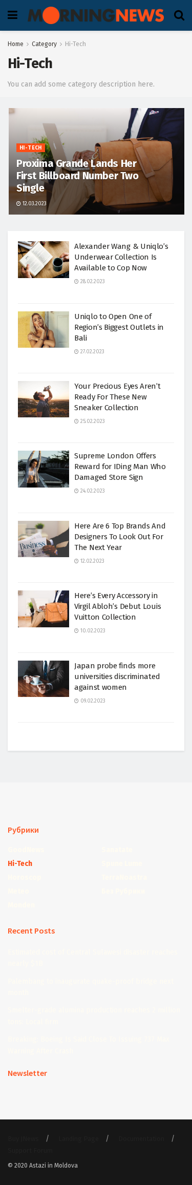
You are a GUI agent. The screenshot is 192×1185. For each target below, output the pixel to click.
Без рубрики (123, 891)
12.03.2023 (34, 204)
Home (16, 44)
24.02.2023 (92, 491)
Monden (21, 905)
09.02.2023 (92, 701)
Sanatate (117, 849)
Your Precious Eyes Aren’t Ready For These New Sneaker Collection (117, 397)
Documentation (141, 1138)
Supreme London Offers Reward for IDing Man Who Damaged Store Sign (120, 466)
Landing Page (78, 1138)
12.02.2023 (91, 561)
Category (44, 44)
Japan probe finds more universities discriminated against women (117, 676)
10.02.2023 (92, 631)
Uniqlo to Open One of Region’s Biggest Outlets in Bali (119, 327)
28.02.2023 (92, 282)
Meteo (18, 891)
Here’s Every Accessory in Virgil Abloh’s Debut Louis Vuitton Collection (117, 606)
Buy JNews (23, 1138)
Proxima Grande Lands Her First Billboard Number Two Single (77, 175)
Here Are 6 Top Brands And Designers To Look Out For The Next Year (120, 536)
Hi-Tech (75, 44)
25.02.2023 (92, 421)
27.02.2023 (91, 352)
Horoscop (24, 877)
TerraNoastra (124, 877)
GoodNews (26, 849)
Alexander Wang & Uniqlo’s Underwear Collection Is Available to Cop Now (121, 257)
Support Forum (30, 1150)
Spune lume (121, 863)
